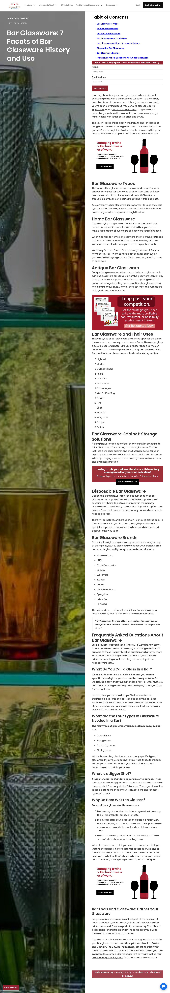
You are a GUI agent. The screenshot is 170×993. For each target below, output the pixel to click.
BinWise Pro (118, 946)
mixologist (154, 845)
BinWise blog (128, 130)
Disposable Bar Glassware (110, 48)
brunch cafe (98, 102)
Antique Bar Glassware (108, 33)
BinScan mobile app (107, 950)
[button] (30, 5)
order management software (131, 954)
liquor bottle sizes (121, 116)
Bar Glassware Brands (108, 53)
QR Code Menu (67, 5)
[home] (15, 5)
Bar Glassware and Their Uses (112, 38)
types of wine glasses (134, 105)
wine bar (153, 98)
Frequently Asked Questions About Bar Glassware (122, 57)
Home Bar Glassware (107, 28)
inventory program (135, 946)
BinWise (156, 943)
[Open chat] (163, 986)
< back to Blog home (18, 18)
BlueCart (101, 946)
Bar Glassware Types (107, 23)
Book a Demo (10, 987)
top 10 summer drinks (124, 109)
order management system (107, 957)
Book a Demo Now (153, 5)
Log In (138, 5)
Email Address (99, 77)
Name (95, 66)
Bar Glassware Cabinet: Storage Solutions (118, 43)
